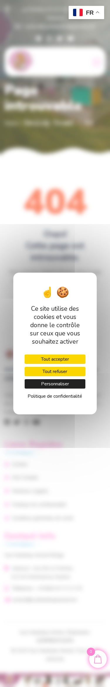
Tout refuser (55, 371)
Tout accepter (55, 359)
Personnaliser (55, 384)
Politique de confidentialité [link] (55, 396)
